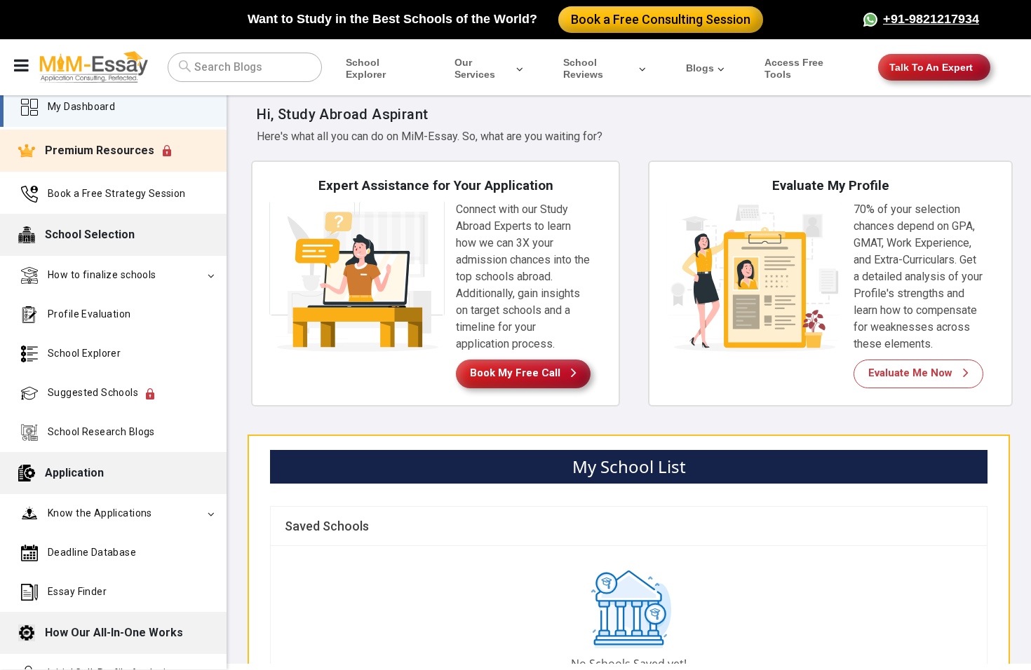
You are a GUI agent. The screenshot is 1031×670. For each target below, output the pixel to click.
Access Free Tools (793, 68)
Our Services (474, 68)
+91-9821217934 (931, 19)
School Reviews (583, 68)
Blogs (700, 68)
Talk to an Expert (931, 67)
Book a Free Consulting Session (660, 19)
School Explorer (366, 68)
